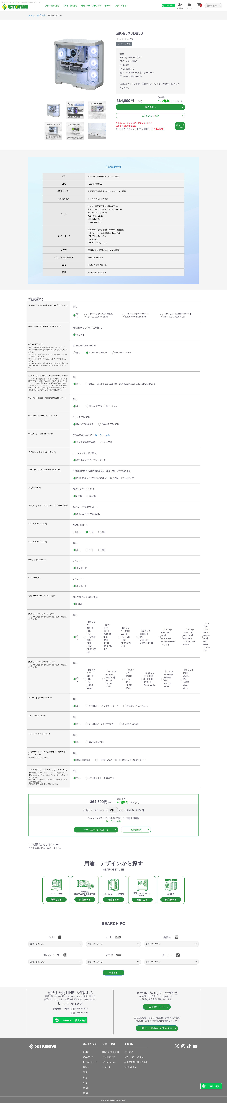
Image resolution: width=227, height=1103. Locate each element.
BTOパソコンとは (110, 1051)
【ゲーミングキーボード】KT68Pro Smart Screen (138, 315)
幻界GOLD (88, 1057)
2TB (103, 531)
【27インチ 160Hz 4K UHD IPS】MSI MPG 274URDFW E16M (189, 637)
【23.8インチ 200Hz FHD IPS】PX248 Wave (91, 678)
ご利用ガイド (108, 1057)
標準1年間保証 (83, 759)
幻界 (85, 1082)
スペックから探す (70, 5)
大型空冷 (108, 442)
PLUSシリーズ (90, 1062)
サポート (108, 5)
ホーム (31, 15)
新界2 (86, 1087)
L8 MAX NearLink (130, 723)
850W (79, 603)
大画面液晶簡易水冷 (85, 442)
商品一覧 (41, 15)
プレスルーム (108, 1062)
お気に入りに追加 (150, 115)
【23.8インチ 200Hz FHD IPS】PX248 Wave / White (110, 679)
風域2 (86, 1067)
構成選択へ (150, 107)
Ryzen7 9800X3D (84, 424)
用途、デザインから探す (91, 5)
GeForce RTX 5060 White (88, 514)
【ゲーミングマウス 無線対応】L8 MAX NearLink (100, 315)
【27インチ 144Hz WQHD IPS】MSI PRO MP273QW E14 (126, 636)
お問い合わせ (158, 1006)
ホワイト (80, 334)
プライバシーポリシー (134, 1057)
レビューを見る (124, 44)
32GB (79, 495)
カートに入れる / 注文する (96, 829)
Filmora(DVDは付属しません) (103, 405)
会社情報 (128, 1051)
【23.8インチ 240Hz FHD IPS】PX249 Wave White (149, 678)
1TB (91, 531)
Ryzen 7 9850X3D (110, 424)
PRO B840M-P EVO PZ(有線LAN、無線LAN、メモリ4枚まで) (105, 477)
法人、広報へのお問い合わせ (158, 1028)
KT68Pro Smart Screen (137, 705)
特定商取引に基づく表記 (136, 1062)
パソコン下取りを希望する (101, 777)
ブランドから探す (52, 5)
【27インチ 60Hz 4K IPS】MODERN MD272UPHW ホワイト (168, 637)
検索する (113, 972)
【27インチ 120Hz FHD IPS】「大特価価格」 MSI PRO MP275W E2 (91, 636)
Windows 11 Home (98, 352)
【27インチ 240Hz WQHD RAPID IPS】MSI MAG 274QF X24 (206, 637)
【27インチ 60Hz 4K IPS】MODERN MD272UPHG (146, 636)
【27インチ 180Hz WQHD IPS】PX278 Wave (168, 679)
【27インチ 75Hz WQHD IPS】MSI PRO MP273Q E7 (108, 637)
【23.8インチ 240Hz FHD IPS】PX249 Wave (130, 678)
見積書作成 (136, 829)
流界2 (86, 1072)
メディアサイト (121, 5)
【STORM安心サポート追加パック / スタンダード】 (123, 759)
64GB (93, 495)
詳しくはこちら (180, 126)
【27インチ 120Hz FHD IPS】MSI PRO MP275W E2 (177, 315)
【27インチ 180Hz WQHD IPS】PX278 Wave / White (188, 678)
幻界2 (86, 1051)
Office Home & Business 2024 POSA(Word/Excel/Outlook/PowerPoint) (122, 383)
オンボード (81, 567)
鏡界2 (86, 1092)
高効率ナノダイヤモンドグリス (91, 459)
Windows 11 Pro (123, 352)
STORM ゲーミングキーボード (103, 705)
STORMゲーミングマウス (101, 723)
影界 (85, 1077)
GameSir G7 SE (96, 741)
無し (77, 315)
